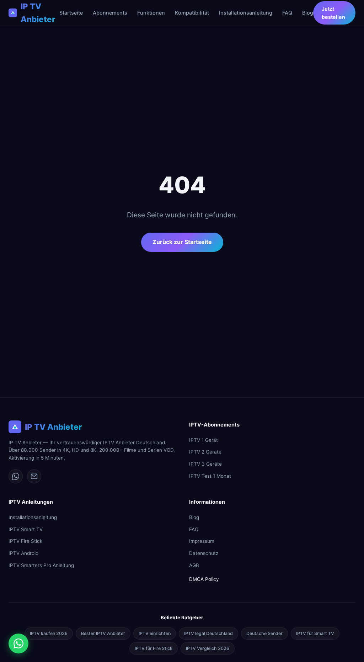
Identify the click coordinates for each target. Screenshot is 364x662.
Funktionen (151, 13)
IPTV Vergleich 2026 (207, 648)
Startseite (71, 13)
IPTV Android (23, 553)
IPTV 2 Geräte (205, 452)
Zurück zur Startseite (182, 241)
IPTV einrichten (155, 633)
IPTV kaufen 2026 (49, 633)
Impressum (201, 541)
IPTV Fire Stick (25, 541)
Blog (307, 13)
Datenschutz (203, 553)
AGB (194, 565)
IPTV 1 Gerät (203, 440)
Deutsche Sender (264, 633)
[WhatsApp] (16, 476)
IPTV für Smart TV (315, 633)
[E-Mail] (34, 476)
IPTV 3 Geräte (205, 464)
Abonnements (110, 13)
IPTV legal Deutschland (208, 633)
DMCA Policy (204, 579)
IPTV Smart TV (26, 529)
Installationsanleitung (245, 13)
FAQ (287, 13)
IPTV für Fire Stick (153, 648)
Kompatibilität (192, 13)
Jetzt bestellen (333, 13)
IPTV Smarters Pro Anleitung (41, 565)
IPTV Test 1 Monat (210, 476)
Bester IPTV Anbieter (103, 633)
